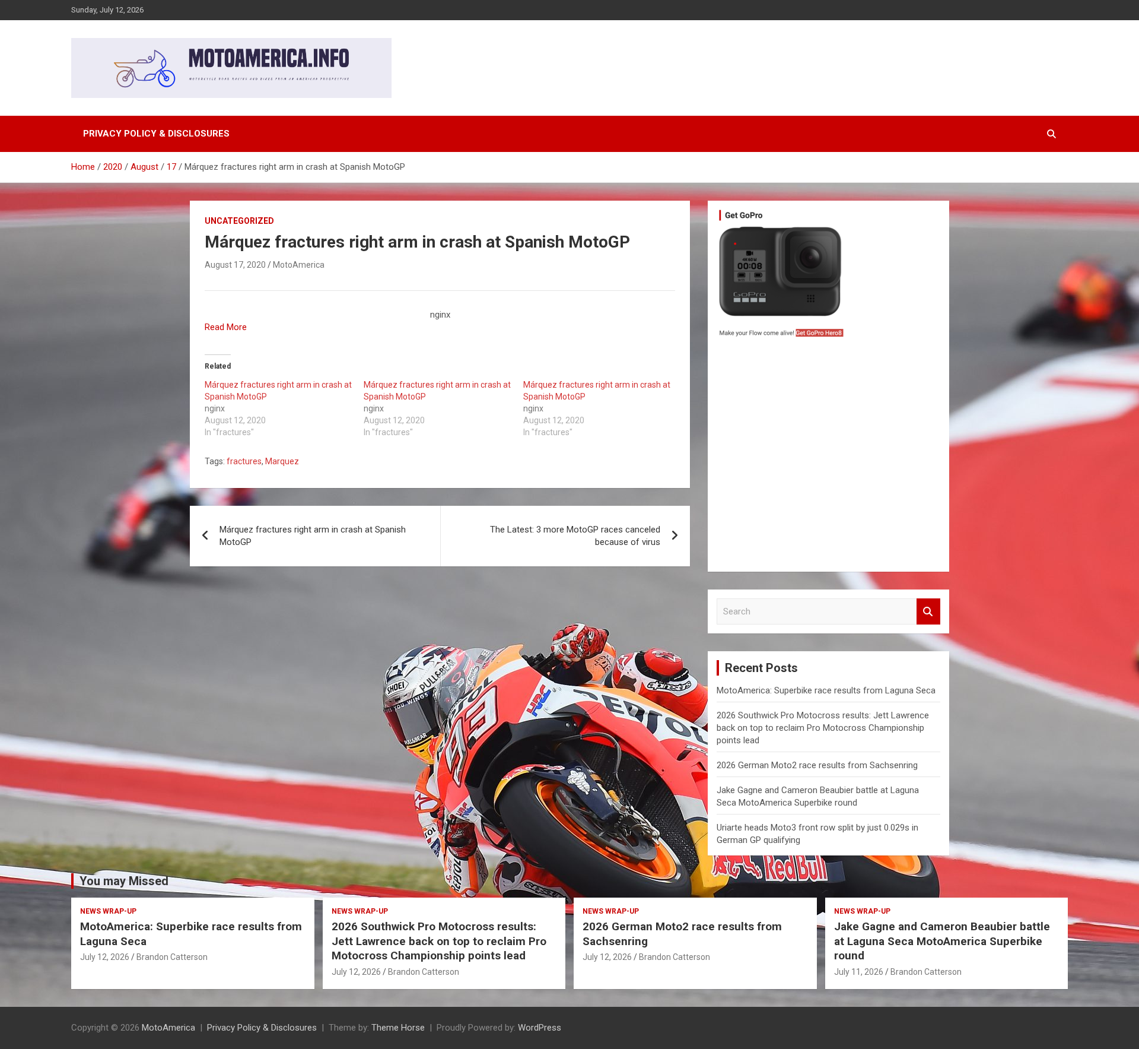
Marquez (282, 461)
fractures (244, 461)
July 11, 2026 (858, 972)
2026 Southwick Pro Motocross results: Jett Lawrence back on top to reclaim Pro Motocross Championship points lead (823, 728)
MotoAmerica (298, 265)
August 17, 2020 (235, 265)
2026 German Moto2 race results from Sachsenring (817, 765)
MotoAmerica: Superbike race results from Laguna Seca (826, 690)
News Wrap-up (108, 911)
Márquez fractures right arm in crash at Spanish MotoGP (312, 535)
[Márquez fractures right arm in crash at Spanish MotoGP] (284, 408)
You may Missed (123, 881)
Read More (226, 327)
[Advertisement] (828, 458)
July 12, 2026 (104, 957)
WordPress (539, 1027)
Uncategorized (239, 221)
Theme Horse (398, 1027)
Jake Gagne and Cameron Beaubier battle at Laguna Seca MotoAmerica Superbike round (942, 941)
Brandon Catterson (172, 957)
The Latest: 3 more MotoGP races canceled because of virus (575, 535)
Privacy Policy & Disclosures (156, 133)
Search (928, 611)
